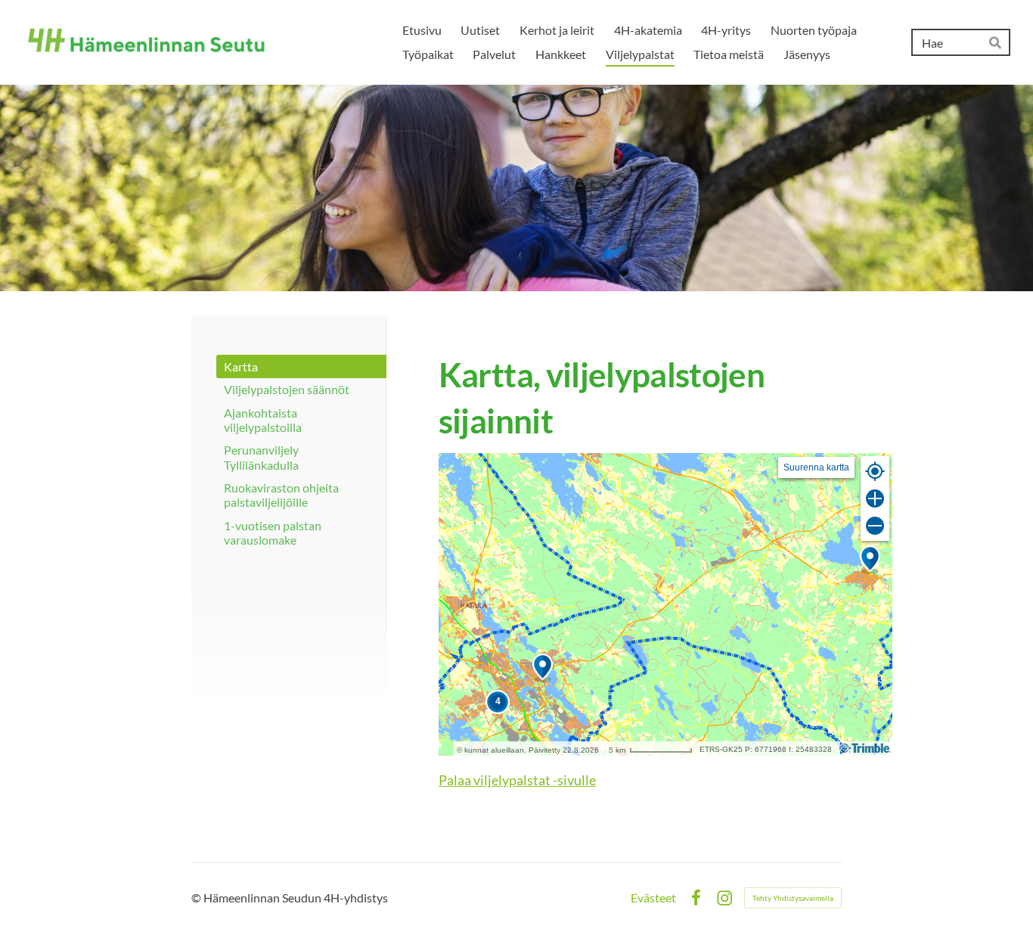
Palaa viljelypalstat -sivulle (517, 780)
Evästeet (653, 898)
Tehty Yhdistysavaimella (792, 897)
